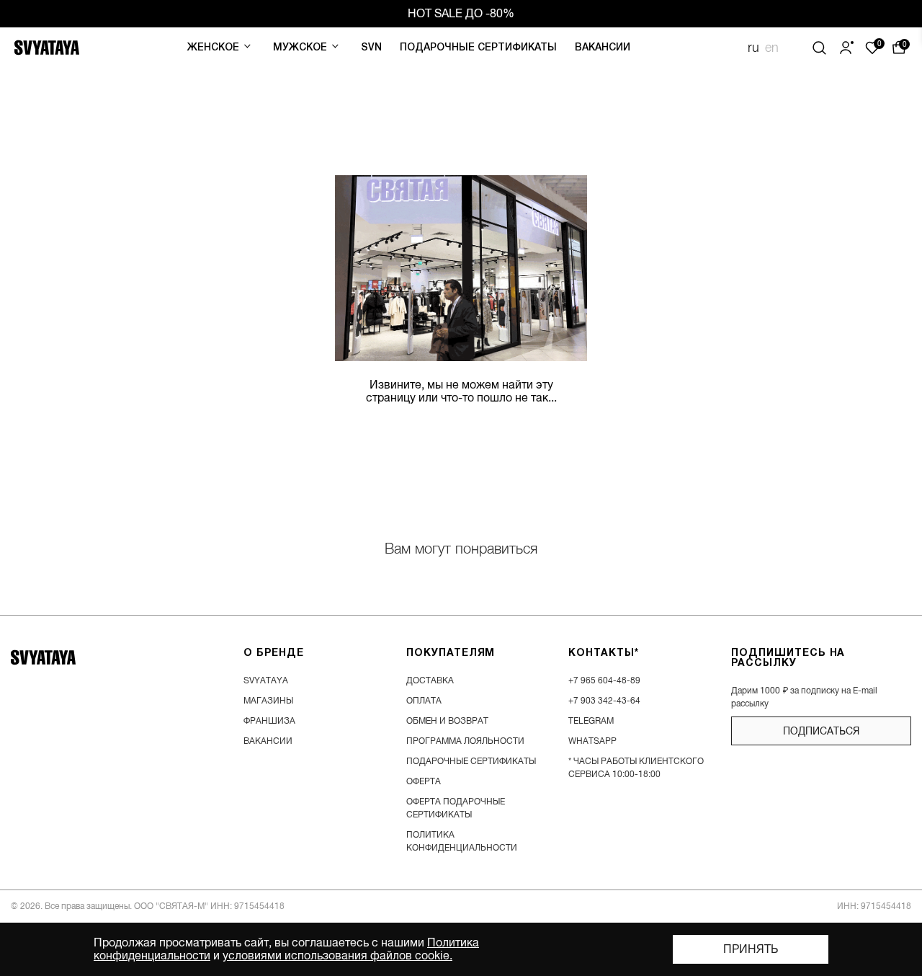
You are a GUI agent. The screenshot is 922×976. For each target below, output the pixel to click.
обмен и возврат (447, 721)
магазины (268, 701)
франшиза (269, 721)
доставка (430, 680)
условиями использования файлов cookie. (337, 955)
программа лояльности (465, 741)
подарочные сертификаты (471, 761)
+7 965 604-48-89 (604, 680)
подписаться (821, 731)
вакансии (267, 741)
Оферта (423, 781)
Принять (750, 949)
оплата (424, 701)
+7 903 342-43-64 (604, 701)
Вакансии (602, 48)
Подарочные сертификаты (478, 48)
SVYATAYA (265, 680)
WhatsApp (592, 741)
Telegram (591, 721)
